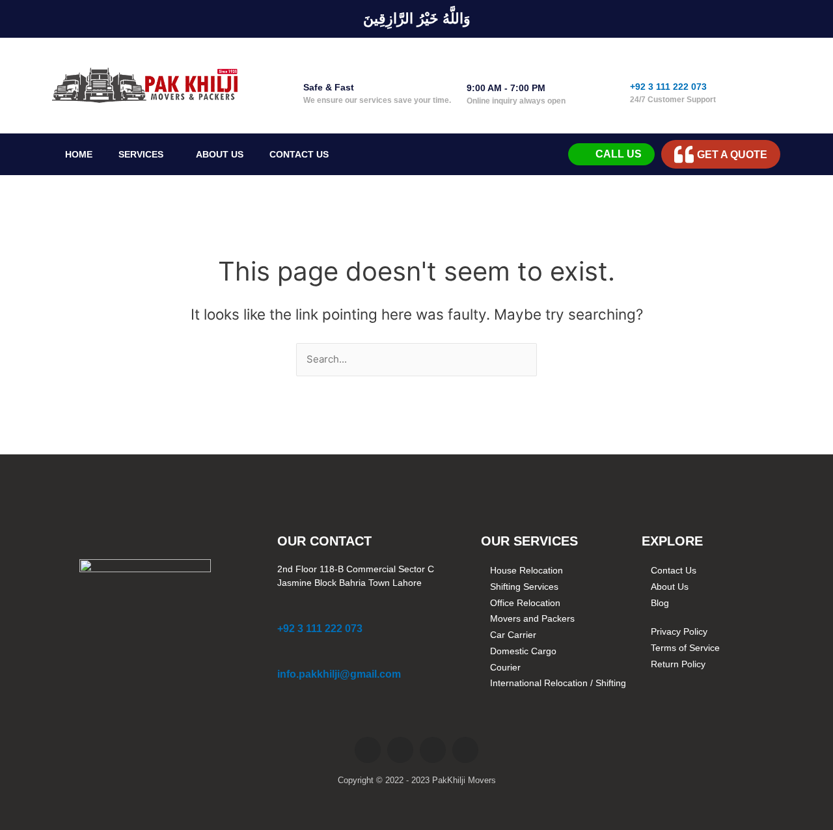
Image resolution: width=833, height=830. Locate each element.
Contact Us (299, 154)
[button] (144, 154)
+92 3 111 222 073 (668, 86)
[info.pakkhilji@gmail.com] (284, 656)
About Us (219, 154)
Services (140, 154)
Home (78, 154)
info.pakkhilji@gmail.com (339, 674)
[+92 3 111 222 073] (641, 63)
